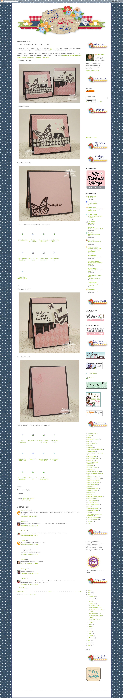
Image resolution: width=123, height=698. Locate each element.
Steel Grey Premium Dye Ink (22, 277)
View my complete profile (92, 70)
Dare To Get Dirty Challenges (95, 453)
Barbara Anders (92, 214)
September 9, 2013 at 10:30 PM (29, 525)
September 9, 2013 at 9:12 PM (29, 516)
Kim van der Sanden (93, 261)
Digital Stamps (91, 460)
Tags (88, 512)
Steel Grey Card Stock (33, 259)
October (91, 601)
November (92, 599)
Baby (88, 437)
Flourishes (90, 465)
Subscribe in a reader (91, 137)
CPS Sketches (91, 451)
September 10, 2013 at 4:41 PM (29, 564)
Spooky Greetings (92, 197)
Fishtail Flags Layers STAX (22, 460)
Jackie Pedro (26, 498)
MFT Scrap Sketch (92, 484)
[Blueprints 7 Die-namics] (54, 235)
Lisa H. (23, 531)
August (91, 622)
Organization (90, 492)
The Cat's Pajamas (92, 519)
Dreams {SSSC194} (94, 605)
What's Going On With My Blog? (95, 228)
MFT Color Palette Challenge (95, 473)
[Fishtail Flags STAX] (54, 435)
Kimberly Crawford (93, 247)
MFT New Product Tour (93, 480)
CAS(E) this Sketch (92, 443)
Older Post (78, 591)
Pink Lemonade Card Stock (22, 259)
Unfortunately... (91, 223)
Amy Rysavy (91, 227)
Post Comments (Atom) (30, 594)
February (91, 635)
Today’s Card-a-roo (92, 203)
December (92, 596)
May (90, 629)
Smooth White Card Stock (44, 259)
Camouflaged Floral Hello (94, 278)
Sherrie (23, 540)
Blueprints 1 (33, 459)
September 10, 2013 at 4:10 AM (29, 535)
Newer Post (20, 591)
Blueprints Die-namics (93, 439)
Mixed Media (90, 486)
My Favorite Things (25, 499)
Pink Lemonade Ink (54, 259)
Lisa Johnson (91, 221)
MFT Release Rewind (93, 482)
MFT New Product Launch (94, 479)
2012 (89, 640)
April (90, 631)
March (91, 633)
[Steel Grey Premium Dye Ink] (22, 272)
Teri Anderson (92, 202)
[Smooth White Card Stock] (43, 253)
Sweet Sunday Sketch (93, 508)
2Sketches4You (91, 433)
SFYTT (89, 506)
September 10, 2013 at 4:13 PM (29, 554)
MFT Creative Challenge (93, 477)
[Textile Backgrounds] (33, 235)
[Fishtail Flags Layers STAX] (22, 454)
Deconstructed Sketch (93, 458)
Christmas (90, 447)
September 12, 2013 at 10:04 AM (29, 573)
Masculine (90, 469)
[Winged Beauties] (22, 235)
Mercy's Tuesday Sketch (93, 471)
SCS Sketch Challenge (93, 504)
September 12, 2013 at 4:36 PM (29, 584)
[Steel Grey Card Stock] (33, 253)
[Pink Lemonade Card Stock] (22, 253)
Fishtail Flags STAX (54, 441)
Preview (88, 102)
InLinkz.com (19, 285)
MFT (50, 48)
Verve (88, 523)
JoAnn (23, 578)
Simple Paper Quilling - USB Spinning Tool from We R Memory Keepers (94, 250)
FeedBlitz (100, 102)
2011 (89, 643)
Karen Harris (24, 510)
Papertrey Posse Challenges (94, 496)
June (90, 626)
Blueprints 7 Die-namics (42, 57)
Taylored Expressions (93, 517)
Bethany (23, 569)
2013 (89, 594)
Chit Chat (89, 445)
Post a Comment (23, 588)
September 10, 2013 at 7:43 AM (29, 544)
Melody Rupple (92, 196)
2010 (89, 645)
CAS (88, 441)
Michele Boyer (92, 207)
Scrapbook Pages (92, 502)
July (90, 624)
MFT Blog (52, 50)
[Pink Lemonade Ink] (54, 253)
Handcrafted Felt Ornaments (94, 257)
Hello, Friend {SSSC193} (95, 607)
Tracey (23, 559)
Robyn (23, 521)
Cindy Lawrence (92, 282)
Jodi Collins (91, 240)
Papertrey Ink (90, 494)
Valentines (90, 521)
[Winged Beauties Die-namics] (43, 235)
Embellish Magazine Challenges (92, 463)
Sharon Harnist (92, 255)
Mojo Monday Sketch (92, 488)
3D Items (89, 435)
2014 (89, 592)
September (92, 603)
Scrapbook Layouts (92, 500)
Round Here (91, 289)
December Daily (91, 456)
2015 (89, 590)
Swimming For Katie (92, 510)
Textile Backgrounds (75, 55)
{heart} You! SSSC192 (94, 619)
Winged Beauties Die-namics (25, 57)
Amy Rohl (90, 233)
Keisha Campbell (92, 268)
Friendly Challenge (92, 467)
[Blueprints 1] (33, 454)
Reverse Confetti (91, 498)
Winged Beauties (64, 55)
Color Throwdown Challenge (95, 449)
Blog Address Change (93, 291)
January (91, 638)
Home (49, 591)
